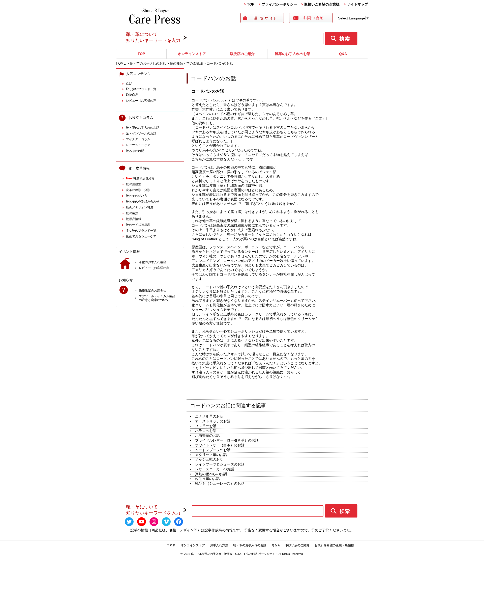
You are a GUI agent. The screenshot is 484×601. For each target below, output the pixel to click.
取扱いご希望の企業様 (322, 4)
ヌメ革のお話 (205, 426)
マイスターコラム (138, 139)
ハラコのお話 (205, 431)
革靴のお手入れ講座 (152, 262)
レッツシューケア (138, 145)
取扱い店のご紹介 (297, 545)
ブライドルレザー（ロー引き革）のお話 (227, 440)
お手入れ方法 (219, 545)
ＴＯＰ (171, 545)
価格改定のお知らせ (152, 290)
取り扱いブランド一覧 (141, 89)
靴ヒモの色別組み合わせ (142, 201)
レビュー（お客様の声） (142, 100)
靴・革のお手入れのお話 (142, 127)
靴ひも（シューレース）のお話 (220, 483)
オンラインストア (192, 54)
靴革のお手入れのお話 (292, 54)
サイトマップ (357, 4)
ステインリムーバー (274, 300)
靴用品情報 (133, 219)
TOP (250, 4)
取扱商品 (132, 94)
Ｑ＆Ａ (275, 545)
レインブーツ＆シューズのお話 (220, 464)
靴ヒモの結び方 (136, 195)
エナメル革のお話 (209, 416)
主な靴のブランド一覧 (141, 230)
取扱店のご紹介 (242, 54)
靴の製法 (132, 213)
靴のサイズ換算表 (138, 224)
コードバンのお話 (213, 78)
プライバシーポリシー (279, 4)
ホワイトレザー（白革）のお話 (220, 445)
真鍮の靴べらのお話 (211, 474)
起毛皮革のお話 (207, 479)
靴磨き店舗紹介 (140, 178)
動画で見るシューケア (141, 236)
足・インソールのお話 (141, 133)
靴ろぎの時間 (135, 150)
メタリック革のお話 (211, 455)
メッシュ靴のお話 (209, 459)
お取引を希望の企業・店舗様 (334, 545)
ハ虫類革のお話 (207, 435)
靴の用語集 (133, 184)
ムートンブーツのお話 (212, 450)
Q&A (343, 54)
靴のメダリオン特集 (139, 207)
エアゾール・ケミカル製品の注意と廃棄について (157, 298)
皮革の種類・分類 (138, 190)
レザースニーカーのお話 (214, 469)
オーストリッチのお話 (212, 421)
